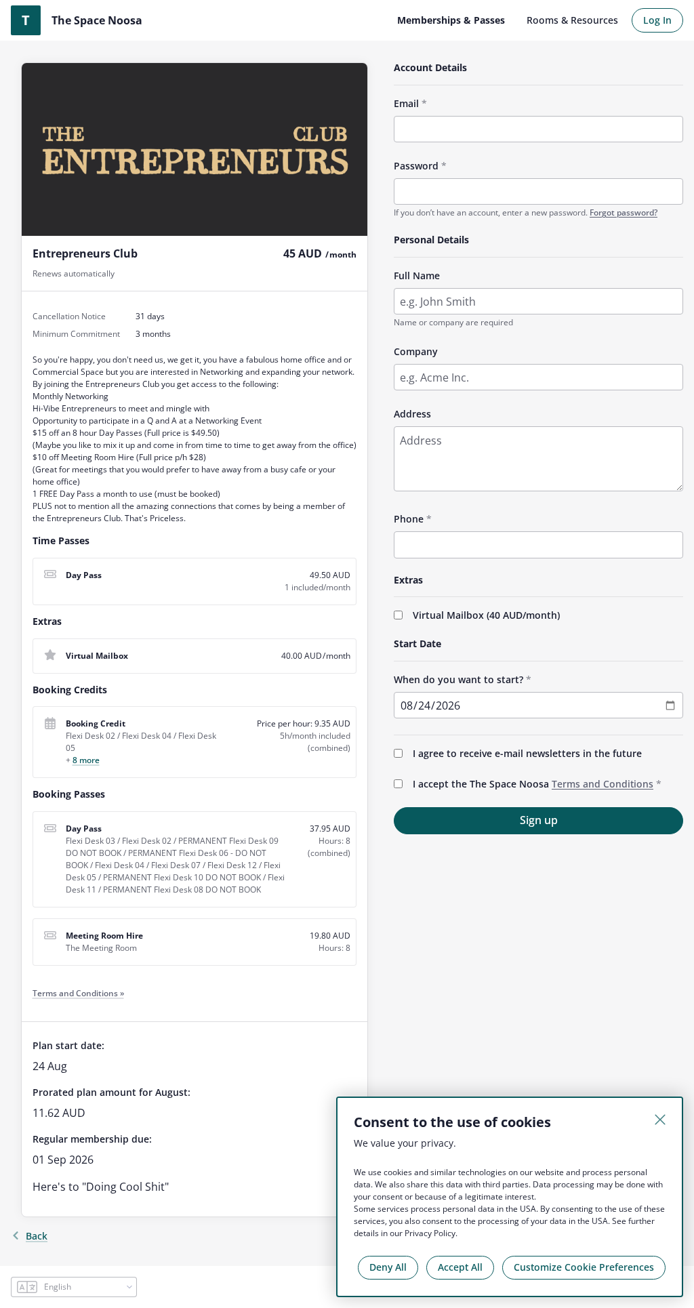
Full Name (417, 275)
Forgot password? (623, 212)
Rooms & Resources (572, 20)
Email (406, 103)
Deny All (388, 1267)
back (36, 1235)
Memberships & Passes (451, 20)
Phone (409, 518)
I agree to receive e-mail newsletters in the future (527, 753)
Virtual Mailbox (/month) (486, 615)
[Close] (660, 1119)
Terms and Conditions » (78, 993)
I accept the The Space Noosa (533, 783)
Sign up (539, 820)
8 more (86, 760)
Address (412, 413)
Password (416, 165)
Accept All (460, 1267)
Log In (657, 20)
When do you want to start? (458, 679)
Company (416, 351)
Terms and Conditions (602, 783)
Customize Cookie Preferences (584, 1267)
